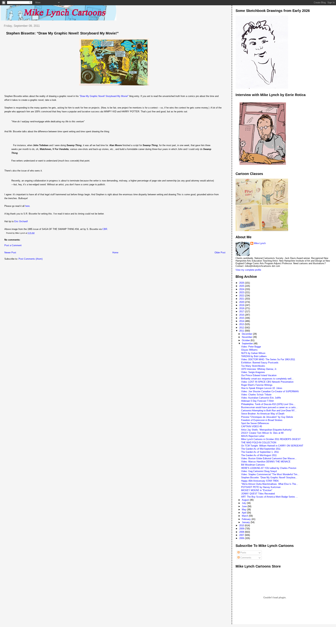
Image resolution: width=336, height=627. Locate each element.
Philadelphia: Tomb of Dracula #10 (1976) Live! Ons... (268, 404)
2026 (242, 282)
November (247, 337)
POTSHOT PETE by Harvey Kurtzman (261, 487)
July (244, 503)
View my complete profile (248, 270)
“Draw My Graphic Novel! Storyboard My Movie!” (104, 96)
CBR (104, 229)
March (245, 516)
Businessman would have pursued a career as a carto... (269, 407)
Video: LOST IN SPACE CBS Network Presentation (267, 382)
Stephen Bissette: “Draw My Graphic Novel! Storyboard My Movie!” (62, 33)
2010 (242, 525)
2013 (242, 324)
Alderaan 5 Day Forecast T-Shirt (257, 401)
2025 (242, 286)
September (248, 343)
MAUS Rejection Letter (252, 436)
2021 (242, 298)
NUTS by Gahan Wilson (253, 353)
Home (115, 252)
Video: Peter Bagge (251, 346)
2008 (242, 532)
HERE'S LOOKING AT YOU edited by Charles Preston (268, 468)
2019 (242, 305)
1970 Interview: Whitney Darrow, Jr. (259, 369)
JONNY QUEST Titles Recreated (258, 493)
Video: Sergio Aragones (253, 372)
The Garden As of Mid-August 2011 (259, 455)
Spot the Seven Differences (255, 423)
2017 (242, 311)
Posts (243, 552)
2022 (242, 295)
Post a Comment (13, 245)
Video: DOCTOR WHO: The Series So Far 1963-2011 (268, 359)
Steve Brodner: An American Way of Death (262, 413)
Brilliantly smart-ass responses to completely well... (267, 378)
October (246, 340)
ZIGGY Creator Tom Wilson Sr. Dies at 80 (262, 433)
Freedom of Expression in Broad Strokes (261, 420)
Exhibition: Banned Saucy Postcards (259, 362)
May (244, 509)
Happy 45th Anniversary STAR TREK (260, 481)
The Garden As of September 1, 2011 (260, 452)
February (246, 519)
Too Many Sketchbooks (253, 366)
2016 (242, 315)
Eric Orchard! (21, 221)
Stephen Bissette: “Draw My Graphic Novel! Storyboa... (269, 477)
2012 (242, 327)
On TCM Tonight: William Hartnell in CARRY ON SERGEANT (272, 445)
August (246, 500)
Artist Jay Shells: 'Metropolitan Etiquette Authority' (266, 429)
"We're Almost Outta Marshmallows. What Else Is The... (269, 484)
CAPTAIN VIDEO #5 (251, 426)
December (247, 334)
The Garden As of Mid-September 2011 (261, 449)
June (244, 506)
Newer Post (10, 252)
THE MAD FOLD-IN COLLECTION (258, 442)
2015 (242, 318)
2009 (242, 528)
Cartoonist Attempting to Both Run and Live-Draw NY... (268, 410)
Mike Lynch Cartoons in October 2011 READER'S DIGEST (271, 439)
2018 (242, 308)
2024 (242, 289)
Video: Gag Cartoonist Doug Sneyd (259, 471)
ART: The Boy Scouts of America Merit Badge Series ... (269, 496)
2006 (242, 538)
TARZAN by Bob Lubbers (254, 356)
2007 (242, 535)
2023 (242, 292)
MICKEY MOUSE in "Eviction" (256, 490)
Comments (245, 557)
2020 (242, 302)
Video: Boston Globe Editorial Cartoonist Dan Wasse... (269, 458)
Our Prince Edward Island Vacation (258, 375)
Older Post (220, 252)
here (27, 206)
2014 (242, 321)
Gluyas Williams (249, 349)
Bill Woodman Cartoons (253, 464)
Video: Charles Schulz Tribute (256, 394)
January (246, 522)
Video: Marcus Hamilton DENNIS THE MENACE (265, 461)
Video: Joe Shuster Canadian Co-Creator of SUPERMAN (270, 391)
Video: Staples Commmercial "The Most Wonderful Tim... (270, 474)
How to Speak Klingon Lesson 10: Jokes (261, 388)
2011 (242, 330)
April (244, 512)
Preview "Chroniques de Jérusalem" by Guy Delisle (267, 417)
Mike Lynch (260, 243)
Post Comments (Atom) (31, 259)
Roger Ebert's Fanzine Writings (256, 385)
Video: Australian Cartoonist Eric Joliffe (261, 397)
